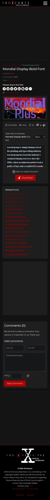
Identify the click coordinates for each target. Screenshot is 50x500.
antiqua (10, 80)
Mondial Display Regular (14, 209)
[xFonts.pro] (16, 3)
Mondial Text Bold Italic (16, 255)
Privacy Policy (32, 489)
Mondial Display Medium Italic (17, 221)
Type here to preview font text (17, 136)
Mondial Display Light (13, 202)
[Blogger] (23, 88)
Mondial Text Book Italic (17, 232)
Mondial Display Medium (15, 217)
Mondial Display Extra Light (14, 194)
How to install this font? (27, 171)
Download (27, 177)
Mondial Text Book (14, 228)
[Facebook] (4, 88)
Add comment (15, 383)
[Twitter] (15, 88)
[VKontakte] (26, 88)
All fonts (20, 495)
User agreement (18, 489)
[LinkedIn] (19, 88)
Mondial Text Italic (14, 239)
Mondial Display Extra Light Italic (16, 198)
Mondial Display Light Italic (15, 206)
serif (17, 80)
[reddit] (8, 88)
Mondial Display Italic (13, 213)
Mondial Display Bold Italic (16, 224)
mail (31, 486)
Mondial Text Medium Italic (18, 247)
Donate (30, 495)
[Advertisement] (25, 33)
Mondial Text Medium (16, 243)
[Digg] (11, 88)
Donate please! (12, 92)
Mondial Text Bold (14, 251)
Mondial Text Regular (16, 236)
